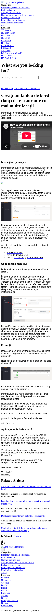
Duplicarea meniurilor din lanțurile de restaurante (23, 516)
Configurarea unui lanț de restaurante (23, 88)
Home (4, 88)
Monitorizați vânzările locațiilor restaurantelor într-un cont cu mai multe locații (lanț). (24, 529)
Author (17, 536)
